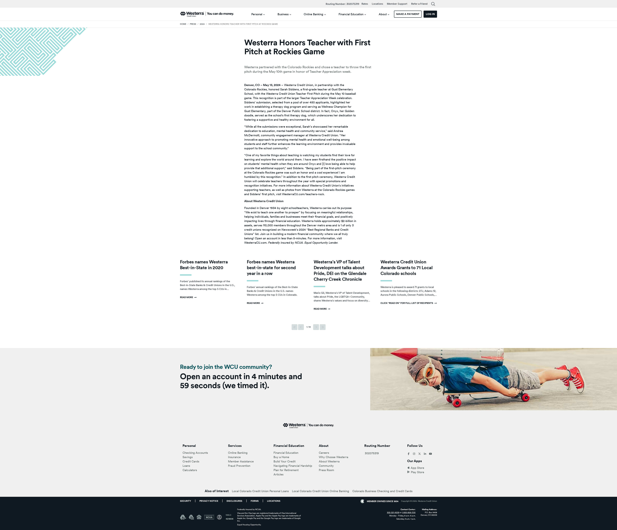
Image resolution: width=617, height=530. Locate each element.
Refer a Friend (419, 3)
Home (183, 24)
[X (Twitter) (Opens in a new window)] (419, 454)
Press (193, 24)
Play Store (417, 472)
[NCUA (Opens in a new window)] (210, 517)
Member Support (397, 3)
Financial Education (351, 14)
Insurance (234, 457)
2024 (202, 24)
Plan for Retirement (286, 470)
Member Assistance (241, 461)
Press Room (326, 470)
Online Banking (313, 14)
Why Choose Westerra (333, 457)
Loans (186, 465)
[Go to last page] (323, 327)
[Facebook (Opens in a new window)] (408, 454)
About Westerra (329, 461)
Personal (256, 14)
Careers (324, 452)
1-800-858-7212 (409, 512)
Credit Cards (191, 461)
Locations (377, 3)
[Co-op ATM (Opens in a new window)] (184, 517)
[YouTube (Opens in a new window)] (430, 454)
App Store (417, 467)
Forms (255, 501)
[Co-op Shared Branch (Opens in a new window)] (193, 517)
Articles (278, 474)
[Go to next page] (316, 327)
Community (326, 465)
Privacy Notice (208, 501)
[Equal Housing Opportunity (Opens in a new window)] (200, 517)
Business (283, 14)
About (383, 14)
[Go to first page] (294, 327)
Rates (365, 3)
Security (185, 501)
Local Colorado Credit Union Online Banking (320, 491)
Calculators (190, 470)
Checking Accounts (195, 452)
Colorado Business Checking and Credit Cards (382, 491)
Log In (430, 14)
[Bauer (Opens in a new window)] (219, 517)
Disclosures (234, 501)
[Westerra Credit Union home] (207, 14)
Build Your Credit (284, 461)
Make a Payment (407, 14)
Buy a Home (281, 457)
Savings (188, 457)
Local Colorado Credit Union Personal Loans (260, 491)
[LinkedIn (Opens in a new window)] (425, 454)
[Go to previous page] (301, 327)
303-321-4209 (393, 512)
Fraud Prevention (239, 465)
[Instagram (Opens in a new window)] (414, 454)
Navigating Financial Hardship (292, 465)
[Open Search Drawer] (433, 4)
